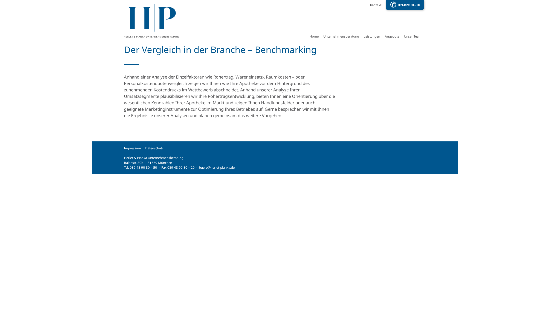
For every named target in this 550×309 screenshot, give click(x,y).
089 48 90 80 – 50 (409, 5)
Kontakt (376, 5)
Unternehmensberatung (341, 36)
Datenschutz (154, 148)
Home (314, 36)
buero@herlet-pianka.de (217, 167)
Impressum (132, 148)
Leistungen (372, 36)
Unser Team (413, 36)
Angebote (392, 36)
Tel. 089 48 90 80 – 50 (140, 167)
